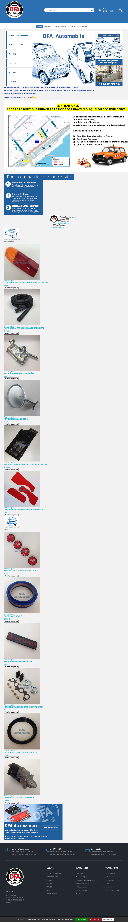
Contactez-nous (81, 890)
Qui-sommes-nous (82, 883)
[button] (120, 10)
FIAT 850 (49, 890)
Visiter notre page (64, 223)
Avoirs (108, 883)
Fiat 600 (12, 72)
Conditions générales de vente (87, 880)
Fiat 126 (12, 63)
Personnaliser (108, 919)
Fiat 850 (12, 82)
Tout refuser (95, 919)
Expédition (79, 873)
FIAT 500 (49, 880)
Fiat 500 (12, 54)
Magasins (79, 894)
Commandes (110, 880)
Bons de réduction (112, 890)
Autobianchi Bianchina (18, 36)
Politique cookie (81, 887)
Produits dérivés (51, 894)
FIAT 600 (49, 887)
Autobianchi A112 (16, 45)
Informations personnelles (110, 875)
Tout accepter (82, 919)
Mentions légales (82, 877)
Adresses (109, 887)
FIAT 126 (49, 883)
